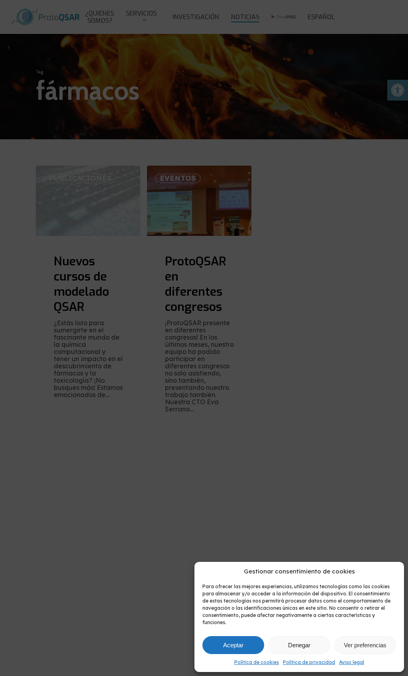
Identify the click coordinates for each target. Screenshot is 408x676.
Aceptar (233, 645)
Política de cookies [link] (256, 662)
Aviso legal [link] (351, 662)
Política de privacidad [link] (309, 662)
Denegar (299, 645)
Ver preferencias (365, 645)
